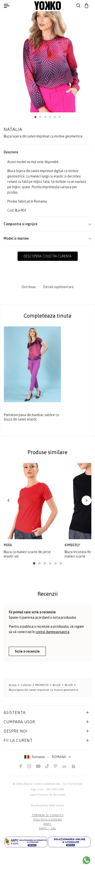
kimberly (72, 545)
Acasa (13, 685)
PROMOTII (41, 685)
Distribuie (28, 287)
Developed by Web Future (47, 805)
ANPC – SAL (47, 828)
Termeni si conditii (48, 815)
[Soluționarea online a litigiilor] (69, 842)
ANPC (47, 824)
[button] (35, 117)
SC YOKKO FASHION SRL (45, 784)
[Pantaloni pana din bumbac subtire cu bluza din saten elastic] (32, 364)
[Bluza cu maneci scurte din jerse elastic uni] (32, 501)
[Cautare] (78, 5)
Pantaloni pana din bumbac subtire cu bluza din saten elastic (31, 417)
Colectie (26, 685)
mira (8, 545)
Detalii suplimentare (58, 287)
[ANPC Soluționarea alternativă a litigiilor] (26, 842)
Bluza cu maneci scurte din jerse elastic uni (27, 554)
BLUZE (57, 685)
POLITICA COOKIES (47, 819)
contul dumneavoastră (52, 632)
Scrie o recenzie (27, 651)
